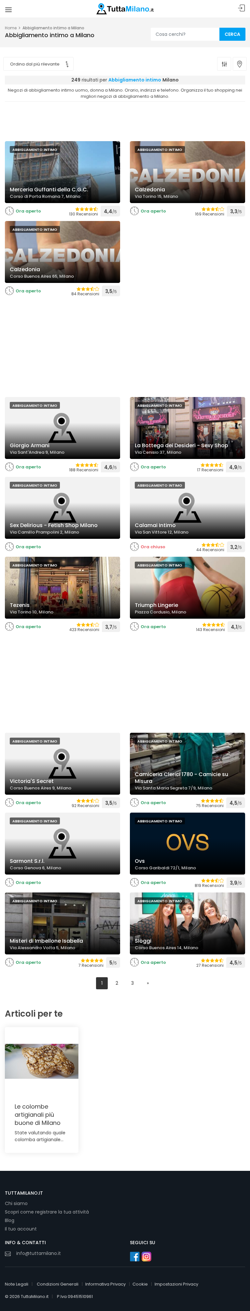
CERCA (232, 34)
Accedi (241, 8)
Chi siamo (16, 1203)
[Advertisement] (125, 119)
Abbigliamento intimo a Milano (53, 28)
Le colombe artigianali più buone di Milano (38, 1114)
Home (11, 28)
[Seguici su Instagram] (146, 1256)
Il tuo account (21, 1229)
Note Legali (16, 1284)
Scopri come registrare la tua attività (47, 1212)
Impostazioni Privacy (176, 1284)
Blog (9, 1220)
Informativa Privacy (105, 1284)
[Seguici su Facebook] (135, 1256)
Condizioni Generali (57, 1284)
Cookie (140, 1284)
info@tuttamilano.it (38, 1253)
